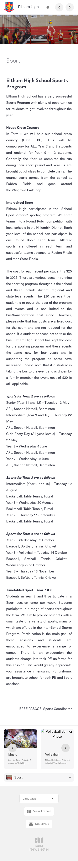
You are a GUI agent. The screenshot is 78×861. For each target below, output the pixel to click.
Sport (18, 777)
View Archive (42, 811)
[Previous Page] (59, 7)
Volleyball (52, 754)
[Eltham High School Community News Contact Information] (48, 7)
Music (12, 754)
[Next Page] (70, 7)
